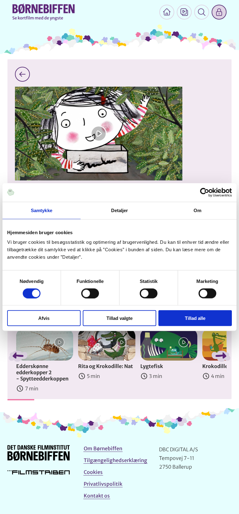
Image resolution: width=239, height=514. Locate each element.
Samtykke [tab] (41, 210)
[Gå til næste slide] (221, 356)
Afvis (43, 318)
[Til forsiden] (166, 12)
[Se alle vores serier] (184, 12)
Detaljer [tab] (119, 210)
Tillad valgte (119, 318)
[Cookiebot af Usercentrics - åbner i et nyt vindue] (204, 192)
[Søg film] (201, 12)
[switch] (90, 293)
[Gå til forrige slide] (18, 356)
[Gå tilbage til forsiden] (22, 74)
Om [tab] (197, 210)
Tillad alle (195, 318)
